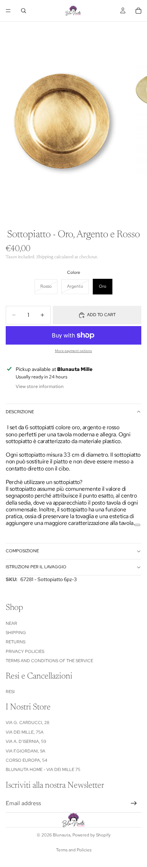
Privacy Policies (25, 651)
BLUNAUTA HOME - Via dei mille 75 (43, 770)
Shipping (16, 632)
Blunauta (61, 835)
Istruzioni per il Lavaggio (36, 567)
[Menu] (8, 10)
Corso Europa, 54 (26, 760)
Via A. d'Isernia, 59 (26, 742)
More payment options (73, 351)
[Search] (23, 10)
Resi (10, 692)
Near (11, 623)
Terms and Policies (73, 850)
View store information (40, 386)
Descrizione (20, 412)
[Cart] (138, 10)
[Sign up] (133, 803)
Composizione (22, 551)
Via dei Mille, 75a (25, 732)
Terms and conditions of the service (49, 661)
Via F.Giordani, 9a (25, 751)
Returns (15, 642)
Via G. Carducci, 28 (27, 723)
